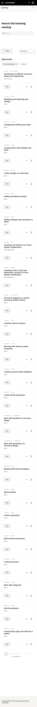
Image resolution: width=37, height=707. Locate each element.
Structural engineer (9, 64)
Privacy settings (6, 701)
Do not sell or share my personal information (15, 701)
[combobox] (18, 33)
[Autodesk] (10, 2)
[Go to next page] (29, 653)
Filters (7, 51)
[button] (18, 9)
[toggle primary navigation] (3, 3)
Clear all (24, 64)
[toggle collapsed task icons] (25, 2)
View (7, 87)
